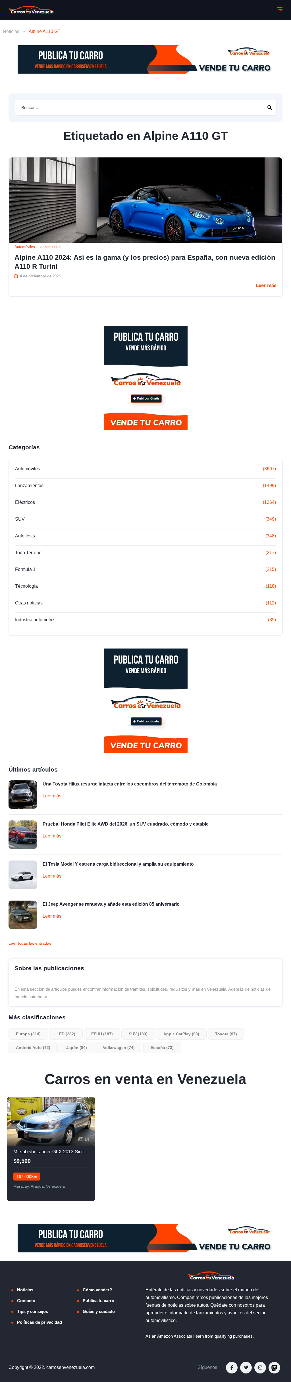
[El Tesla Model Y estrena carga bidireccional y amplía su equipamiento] (23, 875)
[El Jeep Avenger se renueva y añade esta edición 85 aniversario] (23, 915)
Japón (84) (76, 1047)
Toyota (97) (226, 1034)
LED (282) (66, 1034)
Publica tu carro (98, 1300)
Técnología (26, 586)
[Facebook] (232, 1367)
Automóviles (24, 247)
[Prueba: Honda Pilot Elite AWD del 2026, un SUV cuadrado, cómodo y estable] (23, 834)
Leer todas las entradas (30, 943)
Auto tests (25, 535)
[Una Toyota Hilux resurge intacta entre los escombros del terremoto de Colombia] (23, 794)
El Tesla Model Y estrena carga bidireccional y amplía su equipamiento (118, 864)
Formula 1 (25, 569)
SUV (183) (138, 1034)
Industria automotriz (35, 619)
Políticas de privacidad (39, 1322)
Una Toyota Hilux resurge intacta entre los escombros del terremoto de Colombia (130, 784)
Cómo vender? (97, 1289)
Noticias (11, 31)
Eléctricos (25, 502)
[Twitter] (246, 1367)
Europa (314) (28, 1034)
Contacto (26, 1300)
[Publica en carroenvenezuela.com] (145, 59)
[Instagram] (260, 1367)
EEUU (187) (102, 1034)
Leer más (266, 285)
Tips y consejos (32, 1311)
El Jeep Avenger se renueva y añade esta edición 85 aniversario (111, 904)
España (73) (162, 1047)
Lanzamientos (49, 247)
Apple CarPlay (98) (181, 1034)
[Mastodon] (274, 1367)
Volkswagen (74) (119, 1047)
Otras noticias (29, 602)
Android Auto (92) (33, 1047)
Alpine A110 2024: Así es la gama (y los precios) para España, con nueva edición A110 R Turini (144, 261)
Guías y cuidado (99, 1311)
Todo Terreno (28, 552)
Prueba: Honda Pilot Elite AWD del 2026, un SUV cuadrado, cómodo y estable (126, 824)
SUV (20, 519)
